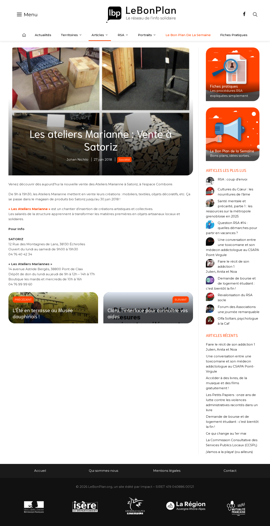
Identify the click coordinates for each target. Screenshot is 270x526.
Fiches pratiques (233, 35)
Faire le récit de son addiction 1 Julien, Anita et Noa (227, 266)
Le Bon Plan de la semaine (188, 35)
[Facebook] (244, 14)
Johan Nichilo (77, 159)
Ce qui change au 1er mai (226, 433)
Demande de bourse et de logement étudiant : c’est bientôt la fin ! (231, 283)
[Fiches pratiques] (232, 74)
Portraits (145, 35)
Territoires (69, 35)
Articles (98, 35)
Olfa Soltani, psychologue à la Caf (238, 320)
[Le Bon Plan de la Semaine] (232, 134)
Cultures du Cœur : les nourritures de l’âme (235, 191)
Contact (230, 471)
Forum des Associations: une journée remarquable (238, 309)
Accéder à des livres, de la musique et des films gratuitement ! (226, 383)
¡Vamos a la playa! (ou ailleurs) (229, 452)
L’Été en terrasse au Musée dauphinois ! (43, 312)
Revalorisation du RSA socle (235, 297)
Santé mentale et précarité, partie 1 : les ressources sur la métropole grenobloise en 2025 (229, 208)
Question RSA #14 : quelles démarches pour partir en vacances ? (231, 228)
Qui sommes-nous (103, 471)
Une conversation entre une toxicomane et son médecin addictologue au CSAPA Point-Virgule (232, 247)
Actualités (43, 35)
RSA (121, 35)
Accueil (24, 35)
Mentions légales (166, 471)
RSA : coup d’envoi (232, 179)
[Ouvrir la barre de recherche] (255, 14)
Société (124, 159)
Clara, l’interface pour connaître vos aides (148, 312)
